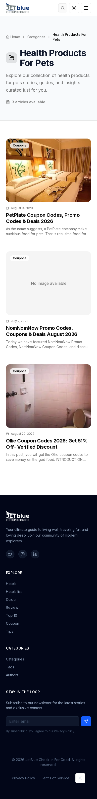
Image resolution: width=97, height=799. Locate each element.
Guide (11, 599)
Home (15, 37)
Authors (12, 675)
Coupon (12, 623)
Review (12, 607)
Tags (10, 667)
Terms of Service (55, 778)
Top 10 (11, 615)
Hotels (11, 583)
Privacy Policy (23, 778)
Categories (36, 37)
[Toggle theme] (74, 8)
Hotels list (14, 591)
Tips (9, 631)
